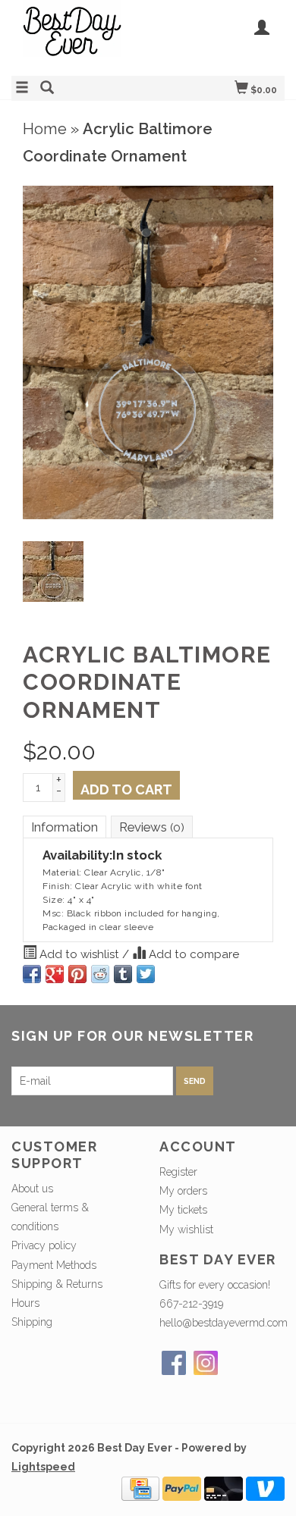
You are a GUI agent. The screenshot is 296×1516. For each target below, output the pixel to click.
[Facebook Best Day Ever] (174, 1363)
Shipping (31, 1322)
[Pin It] (77, 974)
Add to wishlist (79, 954)
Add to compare (192, 954)
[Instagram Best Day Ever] (206, 1363)
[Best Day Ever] (80, 36)
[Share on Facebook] (32, 974)
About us (32, 1188)
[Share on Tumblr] (123, 974)
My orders (183, 1191)
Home (45, 129)
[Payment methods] (140, 1488)
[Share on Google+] (55, 974)
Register (178, 1172)
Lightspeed (43, 1467)
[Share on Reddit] (100, 974)
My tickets (183, 1210)
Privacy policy (44, 1245)
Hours (25, 1303)
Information (64, 827)
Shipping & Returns (56, 1284)
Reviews (151, 827)
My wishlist (186, 1229)
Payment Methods (53, 1265)
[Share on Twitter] (146, 974)
